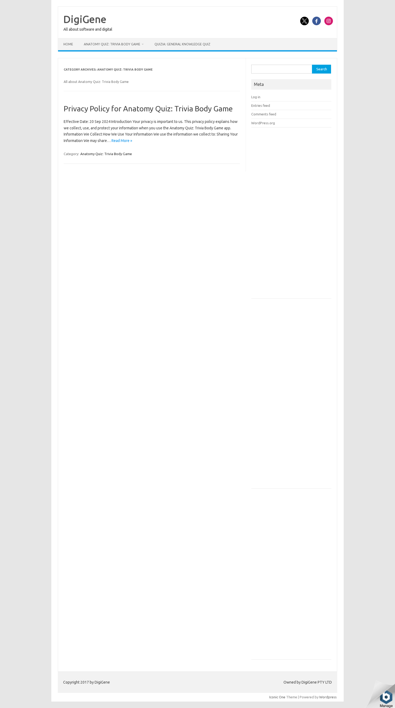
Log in (255, 97)
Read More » (122, 140)
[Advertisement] (291, 214)
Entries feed (260, 105)
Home (68, 44)
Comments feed (263, 114)
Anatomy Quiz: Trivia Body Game (112, 44)
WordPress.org (263, 123)
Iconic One (277, 697)
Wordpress (328, 697)
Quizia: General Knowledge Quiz (182, 44)
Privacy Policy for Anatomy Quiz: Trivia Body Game (148, 108)
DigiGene (84, 19)
